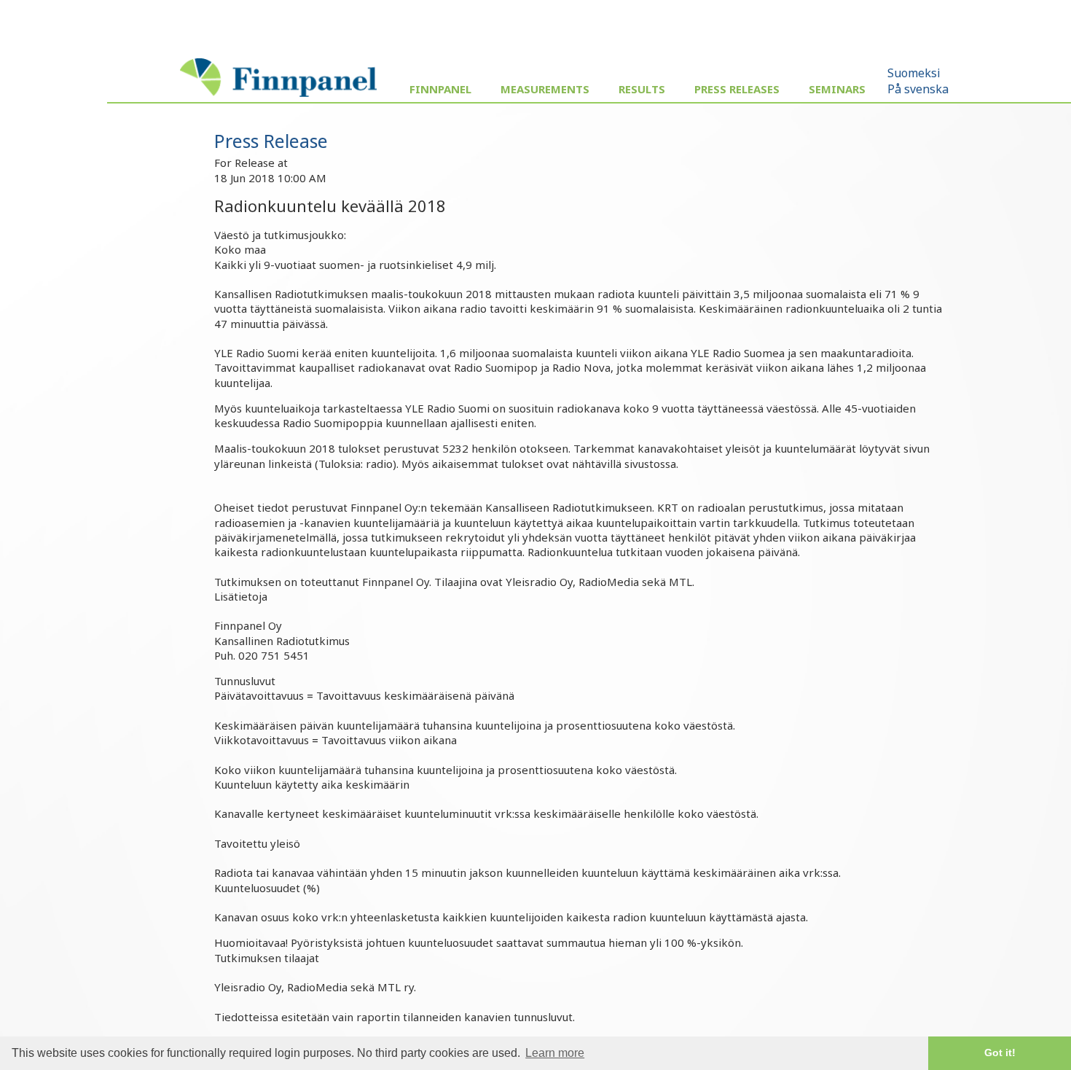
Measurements (545, 89)
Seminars (837, 89)
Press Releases (737, 89)
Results (642, 89)
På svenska (918, 89)
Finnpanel (440, 89)
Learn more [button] (554, 1053)
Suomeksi (914, 73)
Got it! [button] (1000, 1052)
